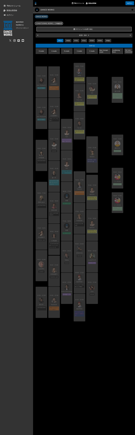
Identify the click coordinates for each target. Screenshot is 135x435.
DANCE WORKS (41, 16)
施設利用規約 (20, 22)
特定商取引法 (20, 25)
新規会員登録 (92, 3)
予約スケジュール (79, 3)
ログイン (129, 3)
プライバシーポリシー (22, 28)
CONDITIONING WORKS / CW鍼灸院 (49, 23)
